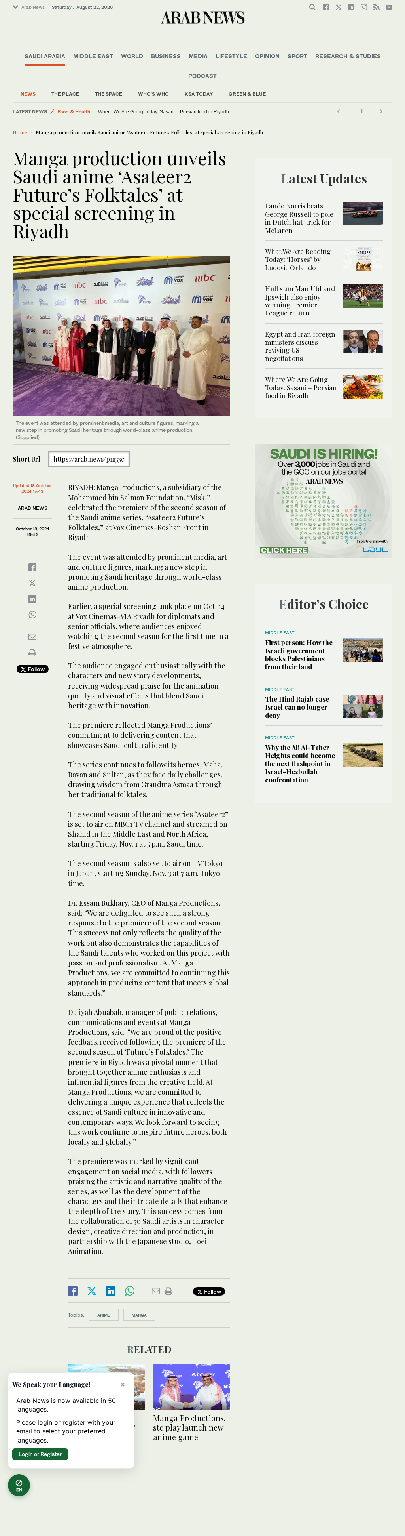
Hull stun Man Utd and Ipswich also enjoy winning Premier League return (300, 300)
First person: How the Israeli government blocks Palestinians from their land (299, 654)
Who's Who (153, 94)
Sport (297, 56)
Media (198, 56)
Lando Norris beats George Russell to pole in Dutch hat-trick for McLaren (299, 217)
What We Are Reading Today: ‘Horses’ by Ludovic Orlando (298, 259)
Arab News (33, 7)
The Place (65, 94)
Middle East (93, 56)
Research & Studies (348, 56)
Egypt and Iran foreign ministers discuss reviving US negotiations (300, 346)
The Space (108, 94)
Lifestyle (231, 56)
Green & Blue (247, 94)
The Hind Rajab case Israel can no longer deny (297, 707)
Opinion (267, 56)
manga (139, 1315)
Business (166, 56)
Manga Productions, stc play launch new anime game (189, 1427)
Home (20, 132)
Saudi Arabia (45, 56)
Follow (35, 669)
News (28, 94)
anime (103, 1315)
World (132, 56)
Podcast (202, 76)
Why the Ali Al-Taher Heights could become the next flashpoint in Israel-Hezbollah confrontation (300, 763)
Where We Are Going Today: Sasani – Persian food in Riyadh (163, 111)
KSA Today (199, 94)
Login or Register (40, 1454)
